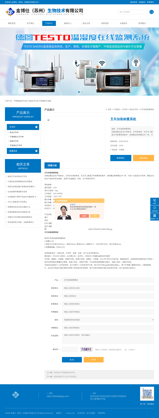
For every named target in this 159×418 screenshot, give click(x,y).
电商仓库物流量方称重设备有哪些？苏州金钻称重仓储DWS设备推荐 (23, 187)
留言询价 (144, 158)
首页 (109, 109)
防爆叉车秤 (14, 141)
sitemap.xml (70, 413)
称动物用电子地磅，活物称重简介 (21, 222)
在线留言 (142, 2)
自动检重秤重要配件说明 (17, 192)
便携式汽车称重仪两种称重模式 (20, 217)
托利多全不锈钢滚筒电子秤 (64, 372)
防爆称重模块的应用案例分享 (19, 212)
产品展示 (116, 109)
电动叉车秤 (14, 132)
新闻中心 (67, 23)
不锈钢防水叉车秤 (17, 137)
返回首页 (133, 2)
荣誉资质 (105, 23)
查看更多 (13, 151)
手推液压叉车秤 (16, 145)
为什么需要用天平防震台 (17, 202)
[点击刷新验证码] (86, 349)
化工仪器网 (90, 413)
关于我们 (30, 23)
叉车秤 (12, 127)
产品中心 (49, 23)
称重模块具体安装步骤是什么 (19, 207)
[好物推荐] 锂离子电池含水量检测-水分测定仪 (23, 197)
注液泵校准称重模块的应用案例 (20, 181)
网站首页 (12, 23)
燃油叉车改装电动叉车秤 (17, 176)
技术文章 (86, 23)
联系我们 (150, 2)
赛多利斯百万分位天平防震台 (65, 377)
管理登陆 (101, 413)
